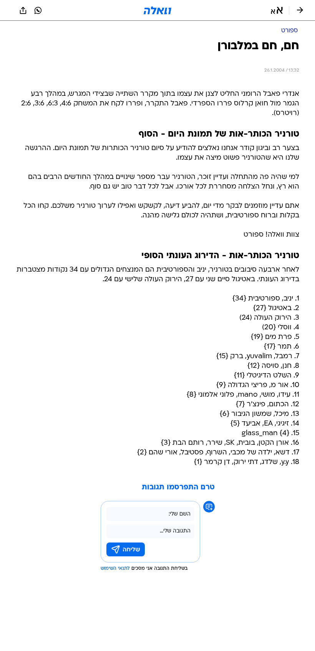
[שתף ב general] (23, 10)
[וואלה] (157, 10)
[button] (277, 10)
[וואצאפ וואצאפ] (38, 10)
